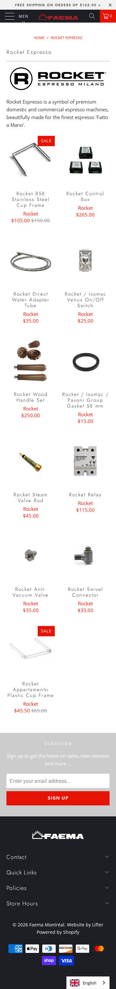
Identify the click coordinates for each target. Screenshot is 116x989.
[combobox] (88, 982)
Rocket (30, 213)
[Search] (92, 16)
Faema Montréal (46, 925)
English (89, 983)
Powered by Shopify (58, 932)
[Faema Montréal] (58, 16)
